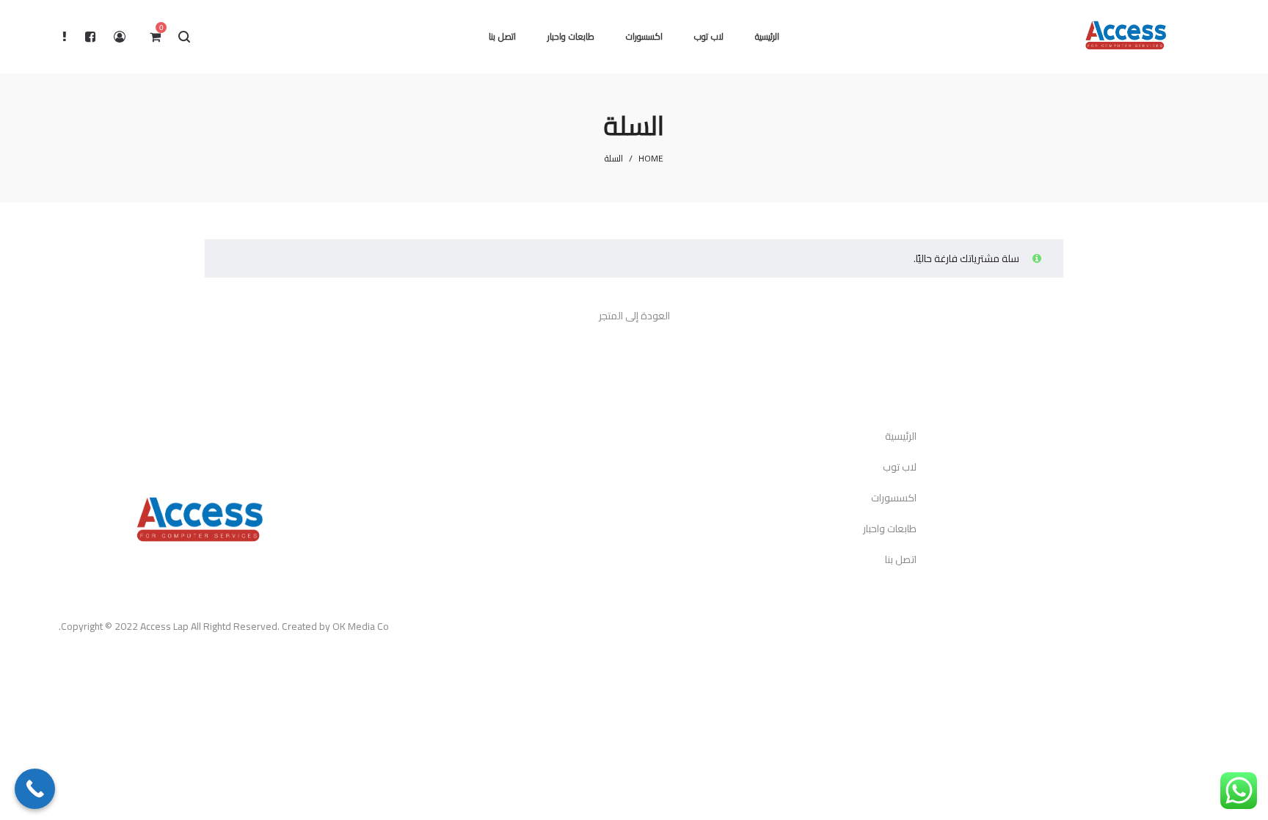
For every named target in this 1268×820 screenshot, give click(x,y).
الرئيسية (901, 436)
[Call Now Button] (35, 789)
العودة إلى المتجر (634, 315)
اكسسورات (894, 497)
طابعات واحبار (890, 528)
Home (650, 158)
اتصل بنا (901, 559)
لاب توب (900, 466)
